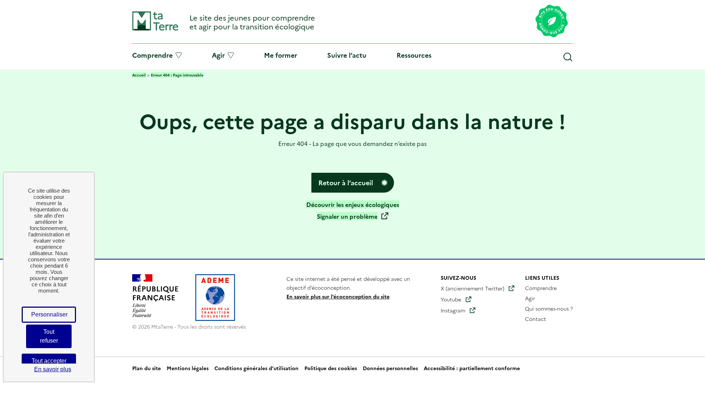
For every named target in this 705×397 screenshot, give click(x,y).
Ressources (414, 55)
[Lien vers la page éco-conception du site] (552, 21)
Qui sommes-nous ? (549, 308)
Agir (218, 55)
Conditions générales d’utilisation (256, 368)
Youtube (451, 299)
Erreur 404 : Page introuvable (177, 75)
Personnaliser (49, 314)
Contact (535, 318)
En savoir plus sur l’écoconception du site (338, 296)
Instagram (453, 310)
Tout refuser (49, 336)
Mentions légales (188, 368)
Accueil (139, 75)
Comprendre (152, 55)
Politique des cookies (330, 368)
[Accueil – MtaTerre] (155, 29)
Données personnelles (390, 368)
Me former (280, 55)
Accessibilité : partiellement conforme (472, 368)
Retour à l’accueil (345, 182)
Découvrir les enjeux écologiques (352, 204)
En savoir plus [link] (52, 369)
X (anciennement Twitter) (472, 288)
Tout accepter (49, 361)
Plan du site (146, 368)
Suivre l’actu (346, 55)
